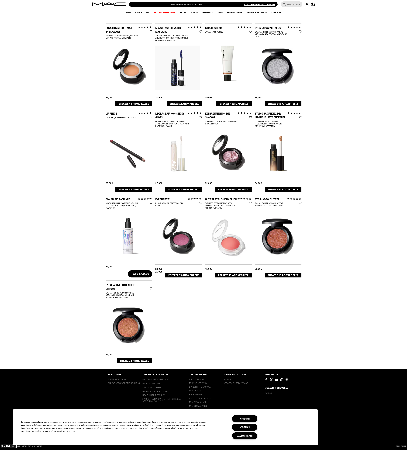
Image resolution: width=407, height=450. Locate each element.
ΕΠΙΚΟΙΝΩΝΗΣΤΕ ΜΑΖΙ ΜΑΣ (155, 379)
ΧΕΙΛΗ (183, 12)
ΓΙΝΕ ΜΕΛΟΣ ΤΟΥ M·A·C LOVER (29, 446)
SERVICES (276, 12)
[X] (271, 379)
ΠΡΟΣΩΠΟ (207, 12)
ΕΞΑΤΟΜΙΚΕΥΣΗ (245, 435)
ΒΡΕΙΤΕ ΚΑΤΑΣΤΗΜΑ (117, 379)
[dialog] (129, 29)
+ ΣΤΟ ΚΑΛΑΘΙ (140, 273)
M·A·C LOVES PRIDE (198, 406)
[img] (128, 66)
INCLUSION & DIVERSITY (200, 398)
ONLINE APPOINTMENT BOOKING (124, 383)
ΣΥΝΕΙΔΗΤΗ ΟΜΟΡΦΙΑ (200, 387)
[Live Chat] (8, 446)
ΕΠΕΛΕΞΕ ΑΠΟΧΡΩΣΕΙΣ (134, 103)
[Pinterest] (287, 379)
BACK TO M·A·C (196, 394)
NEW (128, 12)
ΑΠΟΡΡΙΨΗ (244, 427)
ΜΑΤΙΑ (194, 12)
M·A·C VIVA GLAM (197, 402)
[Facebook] (266, 379)
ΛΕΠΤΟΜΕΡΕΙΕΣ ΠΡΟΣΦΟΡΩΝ (259, 4)
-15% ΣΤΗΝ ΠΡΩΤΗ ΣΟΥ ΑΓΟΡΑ (186, 4)
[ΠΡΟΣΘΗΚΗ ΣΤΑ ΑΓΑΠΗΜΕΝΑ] (151, 31)
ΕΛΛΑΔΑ (268, 393)
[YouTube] (276, 379)
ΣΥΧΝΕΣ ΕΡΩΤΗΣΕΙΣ (151, 388)
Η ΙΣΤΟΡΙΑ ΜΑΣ (196, 379)
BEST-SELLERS (142, 12)
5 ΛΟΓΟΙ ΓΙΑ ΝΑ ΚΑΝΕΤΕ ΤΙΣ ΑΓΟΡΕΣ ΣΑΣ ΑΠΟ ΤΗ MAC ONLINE (161, 400)
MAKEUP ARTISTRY (198, 383)
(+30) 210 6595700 (151, 383)
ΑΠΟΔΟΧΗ (245, 418)
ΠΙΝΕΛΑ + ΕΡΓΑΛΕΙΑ (257, 12)
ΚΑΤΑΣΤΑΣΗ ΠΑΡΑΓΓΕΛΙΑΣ (236, 383)
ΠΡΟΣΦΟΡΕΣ (401, 446)
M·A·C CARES (195, 391)
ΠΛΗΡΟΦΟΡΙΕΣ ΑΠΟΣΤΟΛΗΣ (155, 391)
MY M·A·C (228, 379)
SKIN (220, 12)
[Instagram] (281, 379)
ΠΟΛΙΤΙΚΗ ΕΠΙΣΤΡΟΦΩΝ (154, 395)
